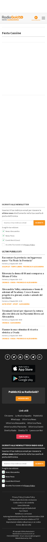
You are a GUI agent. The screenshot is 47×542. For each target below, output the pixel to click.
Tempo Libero (16, 267)
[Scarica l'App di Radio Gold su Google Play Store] (23, 378)
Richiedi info (23, 398)
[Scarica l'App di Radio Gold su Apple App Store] (23, 368)
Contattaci (23, 437)
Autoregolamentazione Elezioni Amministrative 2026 (23, 516)
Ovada (13, 282)
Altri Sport (7, 304)
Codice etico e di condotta (23, 502)
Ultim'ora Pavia (34, 423)
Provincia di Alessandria (33, 267)
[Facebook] (7, 357)
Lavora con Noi (36, 430)
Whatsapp (15, 419)
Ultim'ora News (29, 419)
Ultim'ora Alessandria (15, 423)
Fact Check (23, 511)
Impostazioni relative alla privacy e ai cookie (23, 522)
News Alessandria (12, 231)
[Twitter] (14, 357)
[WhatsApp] (39, 357)
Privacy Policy (29, 245)
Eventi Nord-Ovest (12, 240)
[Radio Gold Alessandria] (12, 17)
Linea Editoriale (24, 505)
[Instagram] (26, 357)
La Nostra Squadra (23, 415)
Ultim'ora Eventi (35, 426)
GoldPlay (6, 267)
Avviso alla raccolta (23, 525)
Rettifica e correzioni (23, 513)
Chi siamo (8, 415)
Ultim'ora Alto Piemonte (15, 426)
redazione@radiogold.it (32, 536)
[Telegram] (33, 357)
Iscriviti (39, 223)
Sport (15, 304)
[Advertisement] (23, 68)
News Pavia (9, 236)
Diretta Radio (10, 430)
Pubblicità (38, 415)
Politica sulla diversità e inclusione (23, 500)
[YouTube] (20, 357)
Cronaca (5, 282)
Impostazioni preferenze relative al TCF (23, 519)
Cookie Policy (29, 497)
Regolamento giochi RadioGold (23, 508)
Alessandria (24, 304)
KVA (30, 538)
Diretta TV (23, 430)
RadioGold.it (30, 531)
